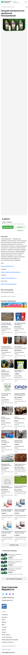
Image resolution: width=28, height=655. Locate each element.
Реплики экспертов (8, 642)
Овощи (4, 629)
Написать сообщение (20, 227)
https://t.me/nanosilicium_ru (9, 278)
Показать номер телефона (7, 227)
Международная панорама (10, 639)
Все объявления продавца (14, 579)
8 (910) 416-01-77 (7, 600)
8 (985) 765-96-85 (8, 597)
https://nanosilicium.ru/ (7, 266)
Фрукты (4, 632)
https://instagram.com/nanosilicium (11, 272)
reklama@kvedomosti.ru (8, 652)
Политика (5, 614)
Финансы (4, 617)
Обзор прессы (6, 634)
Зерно (3, 619)
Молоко (4, 622)
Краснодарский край (7, 292)
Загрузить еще (14, 545)
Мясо (3, 624)
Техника (4, 627)
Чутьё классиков (7, 637)
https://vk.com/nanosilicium (8, 284)
